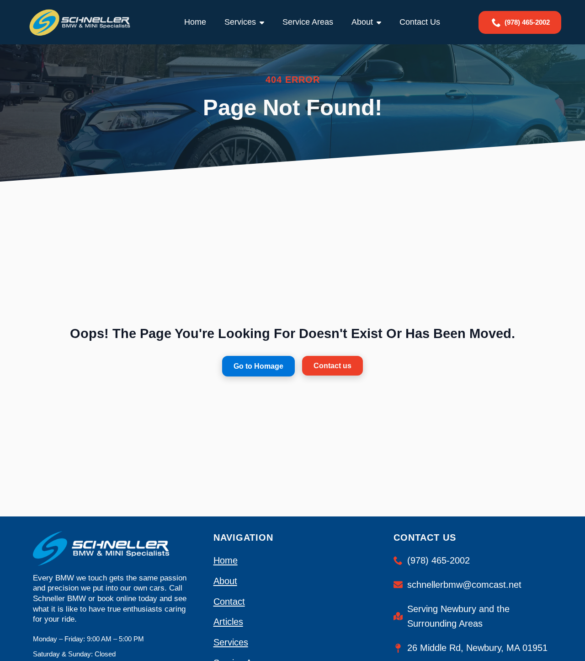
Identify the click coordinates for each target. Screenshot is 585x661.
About (362, 22)
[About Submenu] (381, 22)
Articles (228, 621)
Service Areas (307, 22)
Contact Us (419, 22)
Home (195, 22)
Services (240, 22)
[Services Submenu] (264, 22)
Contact (229, 601)
